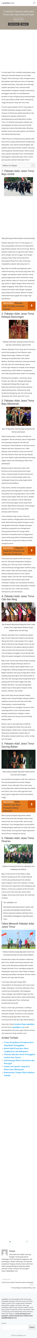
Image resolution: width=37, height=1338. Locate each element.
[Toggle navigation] (34, 3)
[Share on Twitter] (10, 1241)
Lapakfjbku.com (8, 3)
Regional (24, 24)
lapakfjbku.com (18, 1027)
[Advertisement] (18, 51)
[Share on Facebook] (27, 1241)
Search (4, 1323)
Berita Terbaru (13, 24)
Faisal (12, 1251)
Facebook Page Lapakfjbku (24, 1024)
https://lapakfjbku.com (10, 1271)
